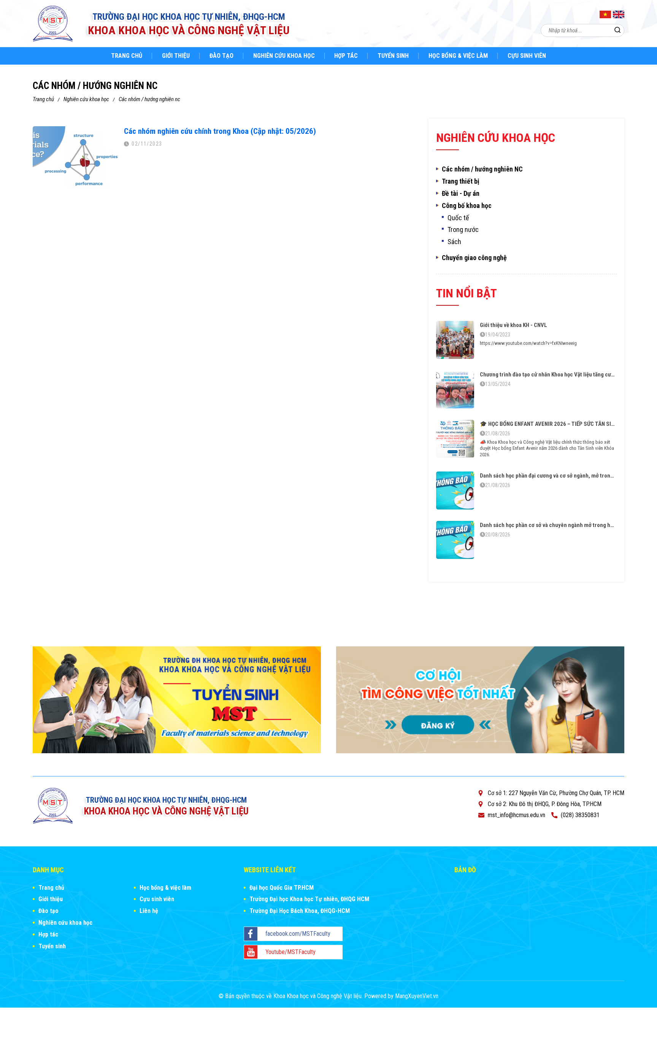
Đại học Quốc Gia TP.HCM (281, 887)
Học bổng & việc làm (458, 55)
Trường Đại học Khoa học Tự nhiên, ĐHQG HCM (309, 899)
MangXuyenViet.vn (416, 996)
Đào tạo (221, 55)
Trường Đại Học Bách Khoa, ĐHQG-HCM (299, 910)
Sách (454, 242)
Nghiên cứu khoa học (284, 55)
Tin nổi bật (466, 293)
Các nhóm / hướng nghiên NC (149, 99)
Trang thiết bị (460, 181)
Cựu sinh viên (527, 55)
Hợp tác (346, 55)
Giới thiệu (176, 55)
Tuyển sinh (393, 55)
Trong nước (463, 229)
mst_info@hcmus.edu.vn (516, 815)
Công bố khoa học (467, 206)
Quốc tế (458, 218)
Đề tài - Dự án (460, 193)
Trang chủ (126, 55)
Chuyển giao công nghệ (474, 258)
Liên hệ (149, 910)
